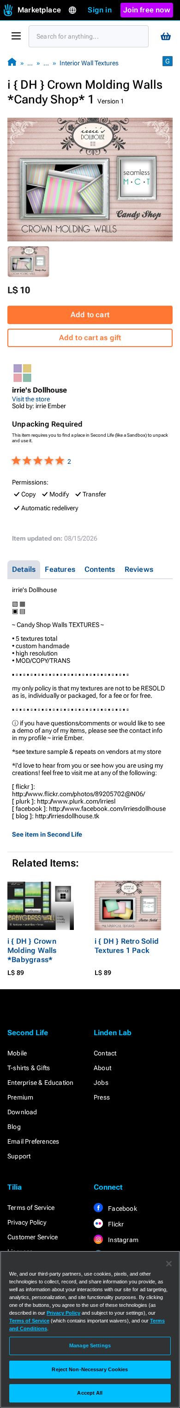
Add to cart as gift (90, 337)
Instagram (122, 1239)
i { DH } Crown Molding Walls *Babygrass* (32, 950)
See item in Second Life (47, 834)
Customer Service (32, 1237)
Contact (105, 1053)
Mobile (17, 1053)
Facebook (122, 1208)
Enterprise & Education (40, 1082)
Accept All (89, 1393)
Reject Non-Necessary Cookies (90, 1369)
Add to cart (90, 314)
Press (102, 1097)
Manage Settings (90, 1345)
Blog (14, 1126)
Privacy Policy (26, 1222)
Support (18, 1156)
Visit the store (31, 399)
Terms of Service (30, 1207)
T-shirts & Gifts (28, 1068)
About (102, 1068)
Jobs (101, 1082)
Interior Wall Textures (89, 63)
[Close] (169, 1264)
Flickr (115, 1224)
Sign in (99, 10)
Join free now (146, 10)
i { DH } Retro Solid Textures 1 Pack (127, 946)
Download (22, 1112)
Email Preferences (33, 1141)
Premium (20, 1097)
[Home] (12, 62)
